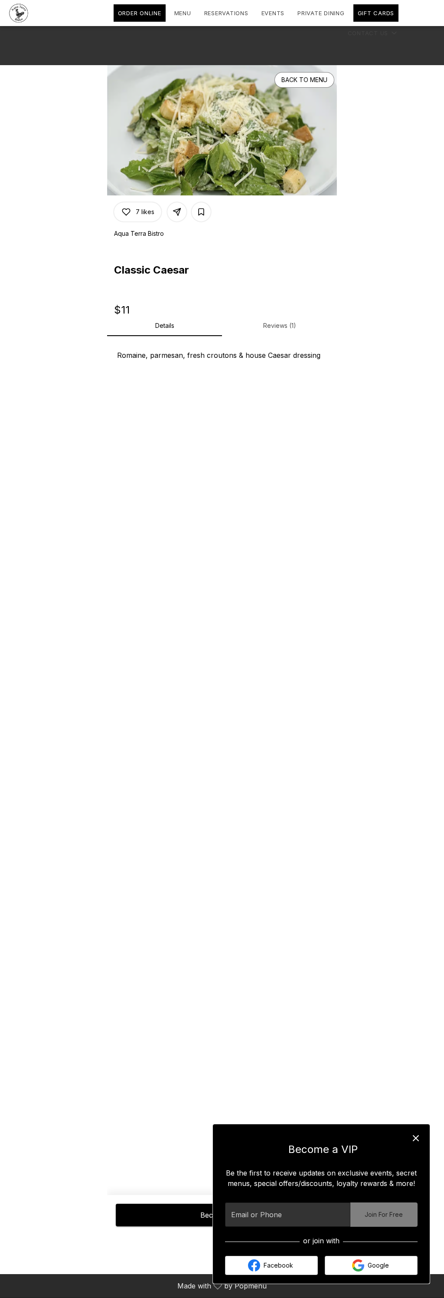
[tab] (164, 325)
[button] (373, 33)
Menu (182, 13)
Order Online (139, 13)
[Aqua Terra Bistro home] (46, 13)
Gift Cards (376, 13)
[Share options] (176, 211)
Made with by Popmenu (137, 1285)
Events (273, 13)
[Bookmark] (201, 211)
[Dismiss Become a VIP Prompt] (415, 1138)
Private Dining (321, 13)
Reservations (226, 13)
